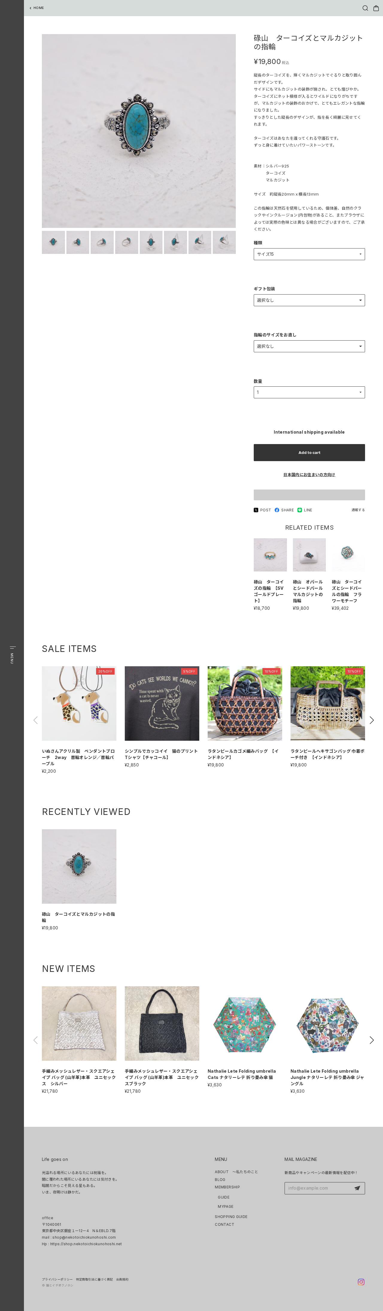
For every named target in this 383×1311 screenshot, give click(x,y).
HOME (39, 8)
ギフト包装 (264, 288)
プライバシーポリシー (57, 1279)
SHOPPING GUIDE (231, 1216)
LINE (308, 510)
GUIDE (224, 1197)
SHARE (287, 510)
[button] (371, 720)
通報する (358, 510)
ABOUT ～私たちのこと (236, 1172)
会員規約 (122, 1279)
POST (265, 510)
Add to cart (309, 452)
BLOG (220, 1179)
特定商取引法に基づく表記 (94, 1279)
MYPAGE (225, 1206)
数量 (258, 381)
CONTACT (224, 1224)
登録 (357, 1188)
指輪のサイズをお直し (275, 334)
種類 (258, 242)
